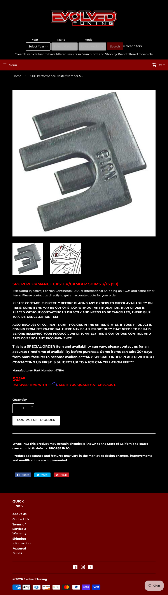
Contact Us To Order (36, 420)
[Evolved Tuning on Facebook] (75, 567)
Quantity (19, 400)
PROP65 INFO (59, 448)
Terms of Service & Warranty (19, 529)
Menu (13, 65)
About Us (19, 514)
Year (35, 39)
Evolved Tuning (35, 579)
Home (16, 76)
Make (61, 39)
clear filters (132, 46)
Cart (161, 65)
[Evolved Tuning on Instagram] (83, 567)
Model (88, 39)
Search (115, 46)
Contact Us (20, 519)
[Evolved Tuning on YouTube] (90, 567)
